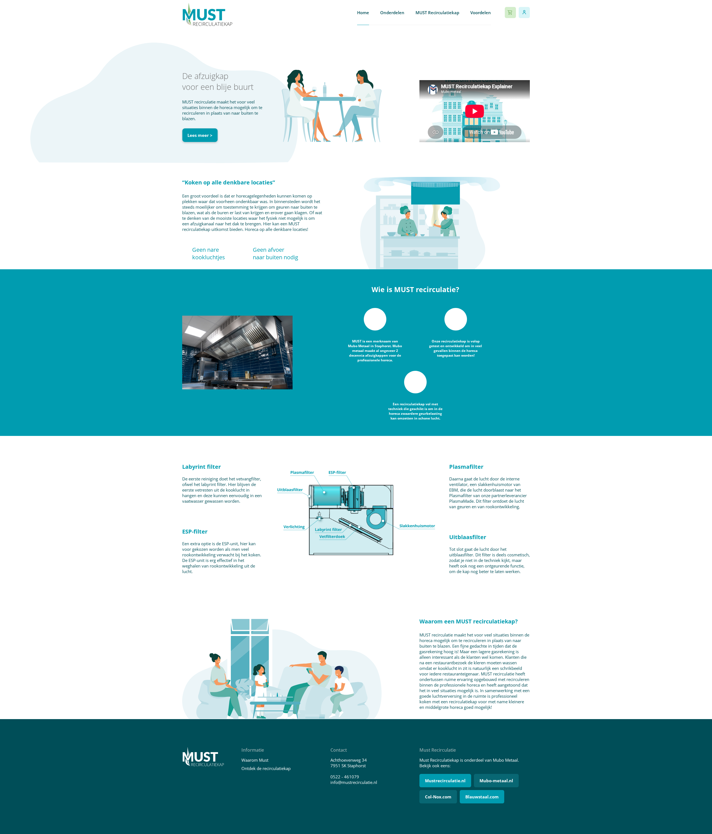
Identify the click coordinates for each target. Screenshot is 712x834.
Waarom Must (254, 760)
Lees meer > (199, 135)
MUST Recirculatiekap (437, 12)
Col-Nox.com (438, 797)
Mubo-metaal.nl (496, 780)
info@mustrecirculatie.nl (353, 782)
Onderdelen (392, 12)
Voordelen (480, 12)
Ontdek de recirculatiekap (266, 768)
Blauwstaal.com (482, 797)
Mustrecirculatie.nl (445, 780)
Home (363, 12)
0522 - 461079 (344, 776)
